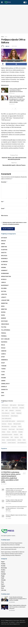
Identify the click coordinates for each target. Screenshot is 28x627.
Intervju (3, 279)
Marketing (4, 303)
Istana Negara (14, 415)
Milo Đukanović (5, 426)
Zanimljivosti (5, 383)
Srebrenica (4, 359)
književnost (5, 285)
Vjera (3, 374)
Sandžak (3, 351)
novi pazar (13, 426)
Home (2, 36)
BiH (3, 410)
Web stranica (4, 215)
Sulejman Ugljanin (11, 439)
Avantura (4, 246)
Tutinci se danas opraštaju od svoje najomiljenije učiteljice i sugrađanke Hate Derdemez (18, 90)
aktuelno (4, 237)
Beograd (22, 407)
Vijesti (2, 561)
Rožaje (3, 348)
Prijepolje (4, 429)
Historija (4, 264)
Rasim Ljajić (12, 429)
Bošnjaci (12, 410)
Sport (3, 356)
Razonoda (4, 342)
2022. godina (13, 405)
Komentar (4, 182)
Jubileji (3, 282)
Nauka (3, 315)
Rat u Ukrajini (5, 339)
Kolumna (4, 288)
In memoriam (5, 273)
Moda (2, 306)
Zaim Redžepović (22, 442)
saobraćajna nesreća (7, 434)
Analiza (3, 240)
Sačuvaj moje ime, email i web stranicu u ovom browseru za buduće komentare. (15, 223)
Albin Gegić (21, 405)
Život (2, 395)
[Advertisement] (14, 19)
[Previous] (12, 109)
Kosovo (10, 423)
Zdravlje (4, 386)
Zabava (3, 380)
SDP (12, 437)
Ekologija (4, 255)
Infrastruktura (6, 276)
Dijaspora (4, 249)
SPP (21, 437)
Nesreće (3, 318)
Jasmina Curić (20, 421)
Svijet (3, 362)
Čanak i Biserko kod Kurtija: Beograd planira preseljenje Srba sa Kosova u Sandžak (18, 598)
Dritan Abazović (5, 413)
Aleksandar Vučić (6, 407)
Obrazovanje (5, 324)
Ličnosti (3, 297)
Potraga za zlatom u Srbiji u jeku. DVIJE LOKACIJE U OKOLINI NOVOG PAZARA (14, 500)
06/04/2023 (12, 93)
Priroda (3, 333)
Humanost (4, 270)
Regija (3, 345)
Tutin (3, 371)
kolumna (4, 423)
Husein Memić (5, 415)
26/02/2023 (12, 104)
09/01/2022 (14, 46)
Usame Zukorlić (12, 442)
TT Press (6, 620)
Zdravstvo (4, 389)
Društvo (3, 252)
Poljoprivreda (5, 330)
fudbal (13, 413)
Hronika (3, 267)
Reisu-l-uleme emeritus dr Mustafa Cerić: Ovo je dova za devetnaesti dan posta (17, 607)
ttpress (7, 46)
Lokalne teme (5, 300)
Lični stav (4, 294)
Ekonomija (4, 258)
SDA (21, 434)
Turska (3, 368)
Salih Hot (14, 431)
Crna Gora (18, 410)
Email (3, 208)
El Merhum (4, 261)
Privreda (3, 336)
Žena (6, 36)
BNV (7, 410)
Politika (3, 327)
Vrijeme (3, 377)
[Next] (15, 109)
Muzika (3, 312)
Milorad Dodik (17, 423)
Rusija (8, 431)
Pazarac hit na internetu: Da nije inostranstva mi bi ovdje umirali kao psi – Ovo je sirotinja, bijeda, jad (16, 508)
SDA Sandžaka (5, 437)
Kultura (3, 291)
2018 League (5, 405)
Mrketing (4, 309)
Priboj (19, 426)
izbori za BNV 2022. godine (8, 421)
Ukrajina (4, 442)
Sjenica (3, 353)
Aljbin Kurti (15, 407)
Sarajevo (16, 434)
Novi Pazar (4, 321)
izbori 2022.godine (6, 418)
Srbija (3, 439)
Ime (2, 201)
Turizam (3, 365)
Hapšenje (19, 413)
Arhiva (3, 243)
